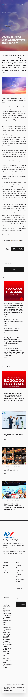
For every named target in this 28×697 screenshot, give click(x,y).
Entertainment (20, 579)
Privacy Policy (21, 684)
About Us (15, 684)
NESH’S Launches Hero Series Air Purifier (7, 665)
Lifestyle (18, 565)
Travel (16, 11)
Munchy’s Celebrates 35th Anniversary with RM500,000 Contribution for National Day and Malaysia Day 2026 (13, 340)
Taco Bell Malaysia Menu (11, 330)
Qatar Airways (10, 11)
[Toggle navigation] (25, 4)
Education (19, 577)
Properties (19, 588)
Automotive (19, 570)
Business (18, 574)
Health (18, 586)
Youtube (5, 572)
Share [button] (3, 47)
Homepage (9, 684)
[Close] (23, 691)
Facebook (6, 568)
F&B (17, 583)
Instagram (5, 565)
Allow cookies (8, 690)
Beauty (18, 572)
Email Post (8, 240)
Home (3, 11)
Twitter (5, 570)
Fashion (18, 581)
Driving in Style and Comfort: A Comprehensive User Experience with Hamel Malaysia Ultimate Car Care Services (14, 352)
